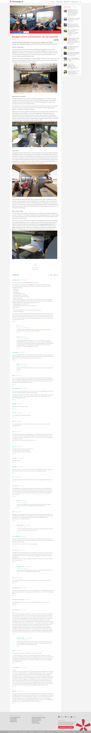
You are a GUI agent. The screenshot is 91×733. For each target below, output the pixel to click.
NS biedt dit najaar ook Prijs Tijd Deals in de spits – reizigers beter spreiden (73, 72)
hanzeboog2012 (26, 327)
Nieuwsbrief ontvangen (65, 727)
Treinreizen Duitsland (36, 722)
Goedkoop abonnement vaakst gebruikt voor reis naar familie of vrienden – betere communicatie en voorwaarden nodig (72, 12)
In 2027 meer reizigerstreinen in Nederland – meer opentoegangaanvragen (72, 65)
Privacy (52, 731)
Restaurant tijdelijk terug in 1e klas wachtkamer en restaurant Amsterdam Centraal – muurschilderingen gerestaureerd (73, 40)
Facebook (62, 716)
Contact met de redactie (23, 731)
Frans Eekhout (26, 639)
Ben (24, 526)
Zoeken (80, 2)
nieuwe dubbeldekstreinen (46, 224)
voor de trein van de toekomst (40, 49)
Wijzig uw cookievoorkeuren (61, 731)
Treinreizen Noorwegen (36, 718)
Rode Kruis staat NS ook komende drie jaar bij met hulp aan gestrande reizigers (73, 25)
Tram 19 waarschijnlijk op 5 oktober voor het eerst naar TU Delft (73, 59)
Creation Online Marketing (40, 731)
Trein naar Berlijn (13, 718)
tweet (20, 32)
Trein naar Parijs (13, 720)
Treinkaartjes (59, 1)
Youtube (74, 716)
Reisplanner (67, 1)
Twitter (68, 716)
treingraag (26, 366)
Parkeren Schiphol (13, 721)
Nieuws (52, 1)
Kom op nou (26, 568)
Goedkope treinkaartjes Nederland (38, 717)
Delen (14, 32)
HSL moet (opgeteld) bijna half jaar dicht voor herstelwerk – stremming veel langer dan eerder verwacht (73, 32)
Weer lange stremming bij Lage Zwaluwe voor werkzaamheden (72, 48)
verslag (40, 98)
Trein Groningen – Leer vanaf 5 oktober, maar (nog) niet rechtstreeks (73, 19)
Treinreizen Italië (35, 721)
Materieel (56, 39)
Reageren (26, 32)
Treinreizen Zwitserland (36, 720)
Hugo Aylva (26, 502)
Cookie (48, 731)
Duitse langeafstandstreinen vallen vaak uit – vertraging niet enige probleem (73, 53)
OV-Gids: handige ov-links (15, 717)
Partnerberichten (32, 731)
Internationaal (74, 1)
